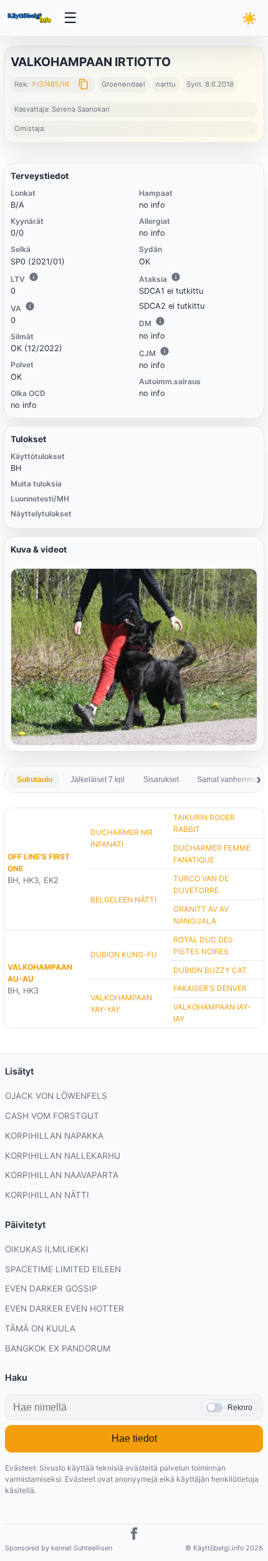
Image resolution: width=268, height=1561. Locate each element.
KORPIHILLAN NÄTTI (47, 1195)
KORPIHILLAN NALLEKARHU (62, 1156)
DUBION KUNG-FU (123, 954)
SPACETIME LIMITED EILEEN (63, 1269)
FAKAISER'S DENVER (210, 988)
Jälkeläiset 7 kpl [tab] (97, 779)
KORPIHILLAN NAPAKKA (54, 1136)
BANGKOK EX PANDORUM (57, 1348)
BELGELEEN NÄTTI (123, 899)
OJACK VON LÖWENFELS (56, 1096)
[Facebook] (134, 1535)
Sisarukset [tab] (161, 779)
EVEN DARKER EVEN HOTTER (64, 1308)
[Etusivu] (30, 18)
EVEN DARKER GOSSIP (51, 1288)
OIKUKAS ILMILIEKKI (47, 1249)
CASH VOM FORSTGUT (52, 1116)
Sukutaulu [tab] (34, 779)
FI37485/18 (50, 84)
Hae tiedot (134, 1438)
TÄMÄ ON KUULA (40, 1328)
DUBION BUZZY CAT (210, 970)
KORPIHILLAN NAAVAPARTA (61, 1175)
